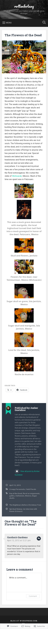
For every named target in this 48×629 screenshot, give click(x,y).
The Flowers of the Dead (23, 35)
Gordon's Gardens (17, 537)
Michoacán (17, 176)
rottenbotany (24, 6)
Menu (9, 23)
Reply (39, 538)
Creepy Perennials (17, 489)
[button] (24, 191)
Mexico (28, 496)
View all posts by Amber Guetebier (27, 473)
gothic (12, 496)
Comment (33, 596)
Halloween (19, 496)
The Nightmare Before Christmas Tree (25, 505)
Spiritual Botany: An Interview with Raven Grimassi (23, 510)
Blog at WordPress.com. (24, 621)
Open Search (43, 22)
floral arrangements (31, 493)
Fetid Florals (31, 489)
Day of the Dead (15, 493)
